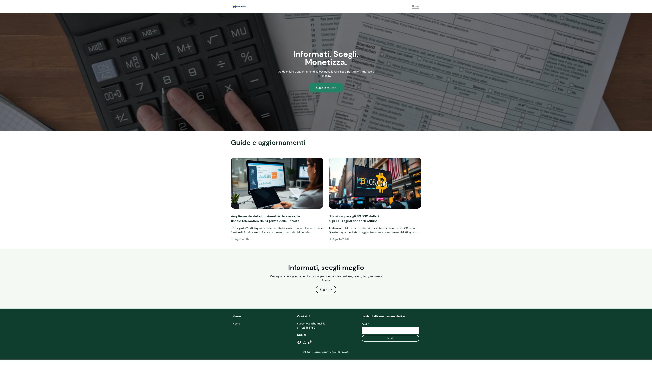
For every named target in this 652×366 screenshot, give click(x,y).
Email (365, 324)
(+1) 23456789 (306, 327)
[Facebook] (299, 342)
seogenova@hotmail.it (311, 323)
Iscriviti (390, 338)
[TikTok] (310, 342)
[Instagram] (304, 342)
